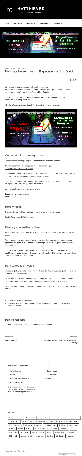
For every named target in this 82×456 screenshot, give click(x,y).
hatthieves (37, 425)
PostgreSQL (13, 432)
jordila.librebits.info (16, 382)
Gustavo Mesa (52, 371)
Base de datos (30, 418)
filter (75, 421)
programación (24, 432)
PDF (75, 80)
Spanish (63, 454)
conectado (26, 324)
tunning (23, 436)
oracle (55, 429)
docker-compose (73, 418)
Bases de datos (43, 418)
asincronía (19, 418)
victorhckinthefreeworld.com (19, 378)
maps (76, 425)
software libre (59, 432)
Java (54, 425)
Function (17, 425)
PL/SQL (73, 429)
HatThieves (31, 8)
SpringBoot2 (70, 432)
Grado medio (27, 425)
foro (10, 425)
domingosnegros (42, 421)
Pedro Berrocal (52, 375)
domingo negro (14, 303)
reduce (34, 432)
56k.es (12, 375)
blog (52, 418)
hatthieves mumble (52, 303)
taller (18, 305)
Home (7, 23)
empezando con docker (64, 421)
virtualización (60, 436)
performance (64, 429)
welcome (70, 436)
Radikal (49, 378)
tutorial (30, 436)
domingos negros (30, 303)
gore (41, 303)
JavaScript (62, 425)
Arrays (11, 418)
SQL (10, 436)
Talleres (28, 300)
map (70, 425)
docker (63, 418)
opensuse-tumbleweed (42, 429)
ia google (66, 303)
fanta (23, 68)
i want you (47, 425)
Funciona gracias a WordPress (14, 451)
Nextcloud (29, 429)
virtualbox (50, 436)
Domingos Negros (15, 300)
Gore (15, 89)
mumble (11, 305)
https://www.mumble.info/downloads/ (19, 168)
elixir (51, 421)
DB (57, 418)
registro (49, 432)
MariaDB (12, 429)
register (41, 432)
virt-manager (39, 436)
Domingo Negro (43, 87)
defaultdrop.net (15, 371)
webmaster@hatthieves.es (23, 392)
